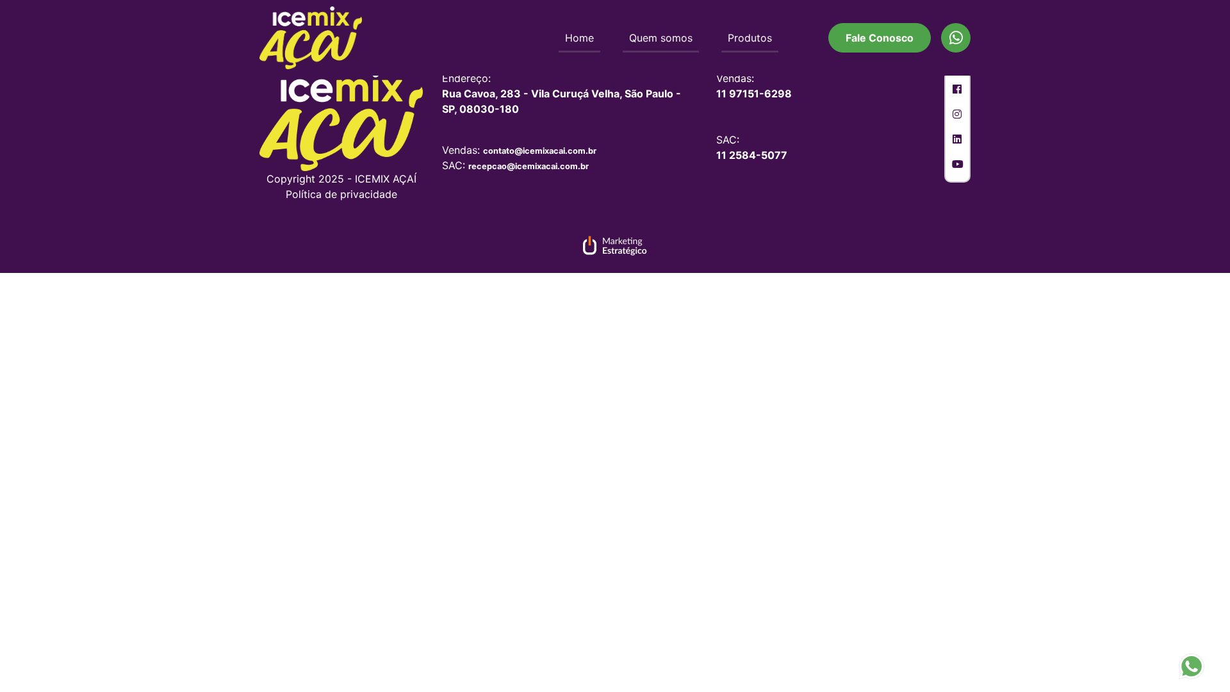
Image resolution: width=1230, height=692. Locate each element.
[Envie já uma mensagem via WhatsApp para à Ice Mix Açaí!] (1191, 665)
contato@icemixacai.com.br (539, 151)
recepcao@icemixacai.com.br (528, 166)
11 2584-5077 (751, 155)
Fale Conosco (880, 37)
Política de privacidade (341, 194)
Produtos (750, 37)
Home (579, 37)
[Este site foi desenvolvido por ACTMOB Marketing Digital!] (615, 247)
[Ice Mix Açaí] (310, 37)
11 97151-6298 (754, 93)
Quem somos (661, 37)
